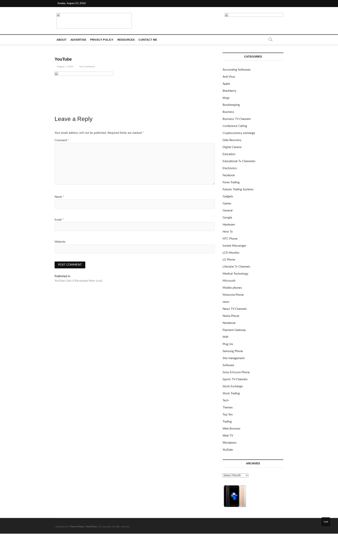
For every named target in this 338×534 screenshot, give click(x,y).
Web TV (228, 435)
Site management (234, 358)
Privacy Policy (101, 39)
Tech (225, 400)
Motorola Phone (233, 294)
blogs (226, 97)
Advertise (78, 39)
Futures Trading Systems (238, 189)
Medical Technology (235, 273)
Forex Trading (231, 182)
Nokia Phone (231, 316)
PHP (225, 337)
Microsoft (229, 280)
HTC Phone (230, 238)
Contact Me (147, 39)
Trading (227, 421)
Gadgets (228, 196)
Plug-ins (228, 344)
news (226, 301)
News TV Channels (235, 308)
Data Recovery (232, 140)
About (62, 39)
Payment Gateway (234, 330)
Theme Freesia (77, 526)
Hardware (229, 224)
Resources (126, 39)
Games (227, 203)
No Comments (87, 66)
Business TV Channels (237, 119)
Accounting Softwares (237, 69)
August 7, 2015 (64, 66)
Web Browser (231, 428)
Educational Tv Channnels (239, 161)
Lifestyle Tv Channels (236, 266)
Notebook (229, 323)
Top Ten (228, 414)
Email (59, 219)
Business (228, 112)
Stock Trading (231, 393)
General (228, 210)
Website (60, 241)
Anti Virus (229, 76)
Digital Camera (232, 147)
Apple (226, 83)
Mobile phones (232, 287)
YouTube (228, 449)
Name (59, 196)
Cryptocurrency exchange (239, 133)
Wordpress (230, 442)
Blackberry (229, 90)
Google (227, 217)
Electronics (230, 168)
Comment (62, 140)
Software (228, 365)
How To (228, 231)
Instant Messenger (234, 245)
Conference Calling (235, 126)
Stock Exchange (233, 386)
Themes (228, 407)
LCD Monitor (231, 252)
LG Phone (229, 259)
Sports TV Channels (235, 379)
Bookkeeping (231, 104)
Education (229, 154)
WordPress (91, 526)
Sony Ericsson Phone (236, 372)
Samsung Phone (233, 351)
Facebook (229, 175)
